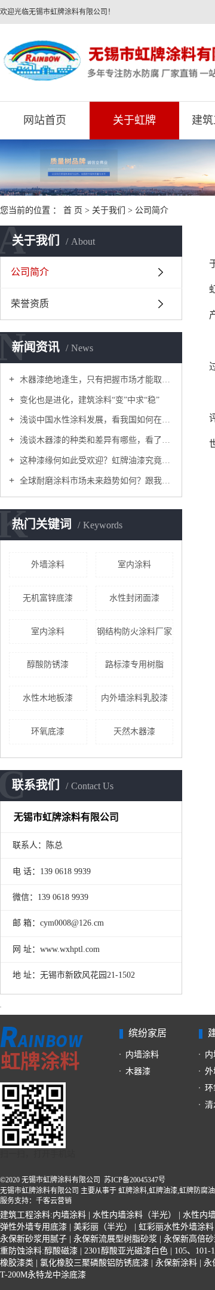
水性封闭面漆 (134, 598)
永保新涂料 (176, 1262)
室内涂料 (134, 564)
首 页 (72, 210)
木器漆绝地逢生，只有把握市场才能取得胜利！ (95, 379)
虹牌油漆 (163, 1190)
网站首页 (44, 120)
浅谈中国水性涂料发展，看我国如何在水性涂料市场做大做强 (95, 419)
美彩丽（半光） (102, 1226)
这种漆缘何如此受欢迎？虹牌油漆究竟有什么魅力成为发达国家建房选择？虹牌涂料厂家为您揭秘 (95, 460)
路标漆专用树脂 (134, 664)
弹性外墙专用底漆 (33, 1226)
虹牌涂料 (132, 1190)
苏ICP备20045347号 (134, 1180)
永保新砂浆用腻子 (33, 1238)
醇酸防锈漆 (48, 664)
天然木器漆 (134, 731)
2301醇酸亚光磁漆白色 (126, 1250)
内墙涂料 (142, 1054)
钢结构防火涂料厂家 (134, 631)
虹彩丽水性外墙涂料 (176, 1226)
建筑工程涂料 (25, 1214)
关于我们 (110, 210)
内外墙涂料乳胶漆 (134, 697)
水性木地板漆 (48, 697)
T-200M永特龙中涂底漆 (43, 1274)
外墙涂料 (47, 564)
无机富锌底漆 (48, 598)
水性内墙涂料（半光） (134, 1214)
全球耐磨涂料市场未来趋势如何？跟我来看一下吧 (95, 480)
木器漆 (137, 1071)
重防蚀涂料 (21, 1250)
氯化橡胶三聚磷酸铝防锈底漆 (94, 1262)
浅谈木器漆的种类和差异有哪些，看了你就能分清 (95, 440)
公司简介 (30, 272)
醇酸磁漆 (61, 1250)
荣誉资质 (30, 304)
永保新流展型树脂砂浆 (115, 1238)
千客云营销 (54, 1201)
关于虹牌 (134, 120)
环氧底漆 (47, 731)
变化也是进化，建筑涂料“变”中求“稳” (88, 399)
